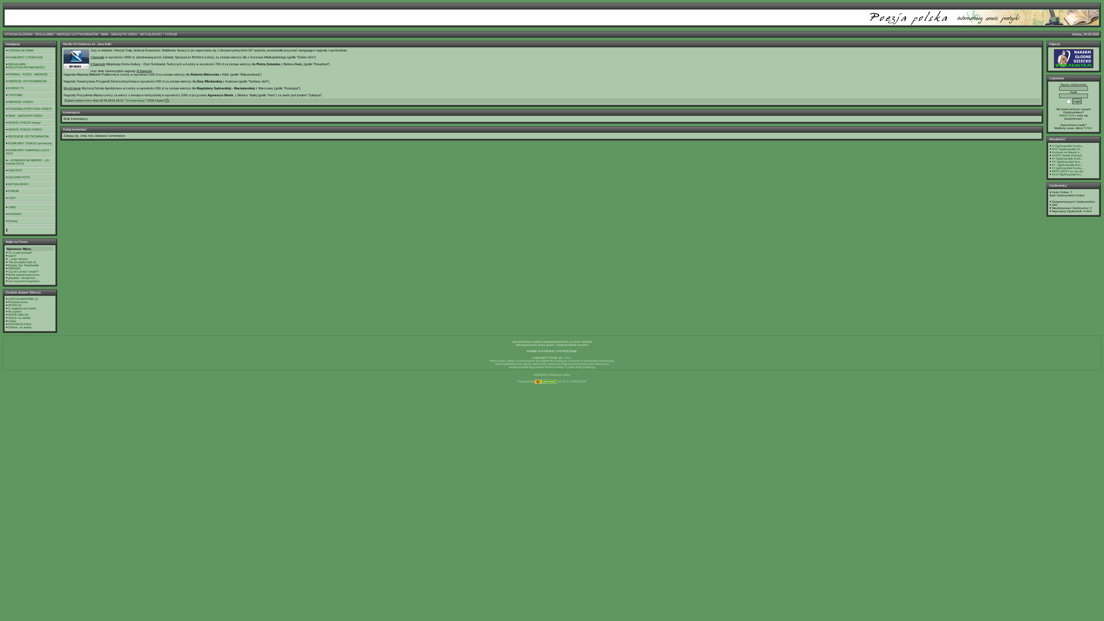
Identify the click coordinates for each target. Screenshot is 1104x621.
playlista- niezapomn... (23, 277)
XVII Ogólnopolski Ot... (1067, 149)
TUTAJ (1087, 128)
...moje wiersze (18, 258)
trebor (88, 100)
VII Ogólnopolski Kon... (1067, 161)
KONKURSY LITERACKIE (25, 57)
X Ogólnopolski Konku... (1068, 145)
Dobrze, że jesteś (19, 327)
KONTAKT (15, 214)
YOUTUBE (15, 95)
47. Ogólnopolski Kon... (1067, 164)
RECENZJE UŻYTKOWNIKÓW (28, 136)
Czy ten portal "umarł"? (23, 271)
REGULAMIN (44, 34)
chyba (12, 321)
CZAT (12, 198)
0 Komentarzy (135, 100)
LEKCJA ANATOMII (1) (23, 298)
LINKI (12, 207)
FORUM (171, 34)
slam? (12, 255)
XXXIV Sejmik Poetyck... (1068, 155)
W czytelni (15, 311)
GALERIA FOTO (19, 177)
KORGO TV (16, 88)
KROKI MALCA (18, 314)
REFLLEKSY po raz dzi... (1069, 171)
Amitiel (1087, 211)
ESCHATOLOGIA (19, 324)
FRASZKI (14, 268)
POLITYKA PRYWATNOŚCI (26, 67)
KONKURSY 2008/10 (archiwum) (30, 143)
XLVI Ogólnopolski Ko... (1068, 174)
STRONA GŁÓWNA (18, 34)
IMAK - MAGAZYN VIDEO (119, 34)
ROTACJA (15, 305)
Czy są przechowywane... (25, 281)
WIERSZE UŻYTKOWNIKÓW (77, 34)
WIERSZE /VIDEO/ (20, 101)
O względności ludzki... (23, 308)
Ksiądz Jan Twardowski (23, 265)
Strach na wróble (19, 317)
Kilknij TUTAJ (1067, 115)
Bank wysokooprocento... (25, 274)
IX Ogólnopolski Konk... (1067, 158)
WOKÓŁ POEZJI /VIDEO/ (25, 129)
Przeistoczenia (18, 302)
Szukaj (12, 221)
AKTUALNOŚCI (151, 34)
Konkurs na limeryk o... (1067, 152)
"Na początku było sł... (23, 262)
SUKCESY (15, 170)
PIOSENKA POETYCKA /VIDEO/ (30, 108)
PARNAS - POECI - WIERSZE (28, 74)
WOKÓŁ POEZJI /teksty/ (24, 122)
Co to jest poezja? (20, 252)
